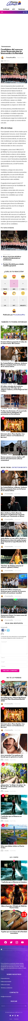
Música (18, 339)
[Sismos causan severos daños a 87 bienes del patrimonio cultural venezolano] (14, 447)
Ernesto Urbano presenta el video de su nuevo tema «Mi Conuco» (14, 342)
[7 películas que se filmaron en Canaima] (14, 805)
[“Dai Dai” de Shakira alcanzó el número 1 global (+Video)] (14, 556)
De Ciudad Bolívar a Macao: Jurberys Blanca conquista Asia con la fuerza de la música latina (14, 365)
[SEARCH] (26, 12)
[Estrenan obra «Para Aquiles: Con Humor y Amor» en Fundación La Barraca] (14, 424)
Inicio (10, 1019)
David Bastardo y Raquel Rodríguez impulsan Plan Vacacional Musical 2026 (13, 699)
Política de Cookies (5, 984)
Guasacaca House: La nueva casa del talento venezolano (14, 616)
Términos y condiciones (6, 987)
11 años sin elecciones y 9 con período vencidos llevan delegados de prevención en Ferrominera (14, 412)
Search (25, 1006)
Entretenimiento (5, 360)
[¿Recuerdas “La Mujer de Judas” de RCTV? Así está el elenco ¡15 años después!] (14, 773)
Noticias (10, 408)
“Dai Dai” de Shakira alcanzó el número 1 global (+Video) (12, 566)
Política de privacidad (6, 981)
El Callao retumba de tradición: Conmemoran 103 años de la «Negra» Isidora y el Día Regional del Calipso (14, 389)
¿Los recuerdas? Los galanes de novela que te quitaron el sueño (12, 756)
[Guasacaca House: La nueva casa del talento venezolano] (14, 606)
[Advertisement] (14, 31)
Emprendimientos (5, 978)
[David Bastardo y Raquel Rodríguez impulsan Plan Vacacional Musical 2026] (14, 688)
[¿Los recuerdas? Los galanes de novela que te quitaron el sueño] (14, 744)
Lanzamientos (11, 339)
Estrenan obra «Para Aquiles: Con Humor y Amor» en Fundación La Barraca (13, 435)
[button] (3, 631)
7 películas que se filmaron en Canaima (14, 882)
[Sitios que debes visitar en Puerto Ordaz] (14, 834)
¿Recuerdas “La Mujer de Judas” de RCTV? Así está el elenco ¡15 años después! (13, 786)
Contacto (16, 1019)
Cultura (10, 383)
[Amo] (6, 347)
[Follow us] (24, 12)
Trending (21, 9)
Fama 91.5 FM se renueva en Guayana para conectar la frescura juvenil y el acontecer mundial (13, 591)
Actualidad (4, 339)
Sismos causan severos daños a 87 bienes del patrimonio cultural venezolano (13, 458)
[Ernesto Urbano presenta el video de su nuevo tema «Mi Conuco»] (14, 332)
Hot (13, 9)
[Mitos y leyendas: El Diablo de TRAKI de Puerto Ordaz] (14, 894)
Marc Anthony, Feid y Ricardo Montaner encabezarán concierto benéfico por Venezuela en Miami (12, 514)
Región (15, 383)
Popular (6, 9)
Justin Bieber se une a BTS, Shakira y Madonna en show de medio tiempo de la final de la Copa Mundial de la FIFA (13, 541)
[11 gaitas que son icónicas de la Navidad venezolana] (14, 920)
